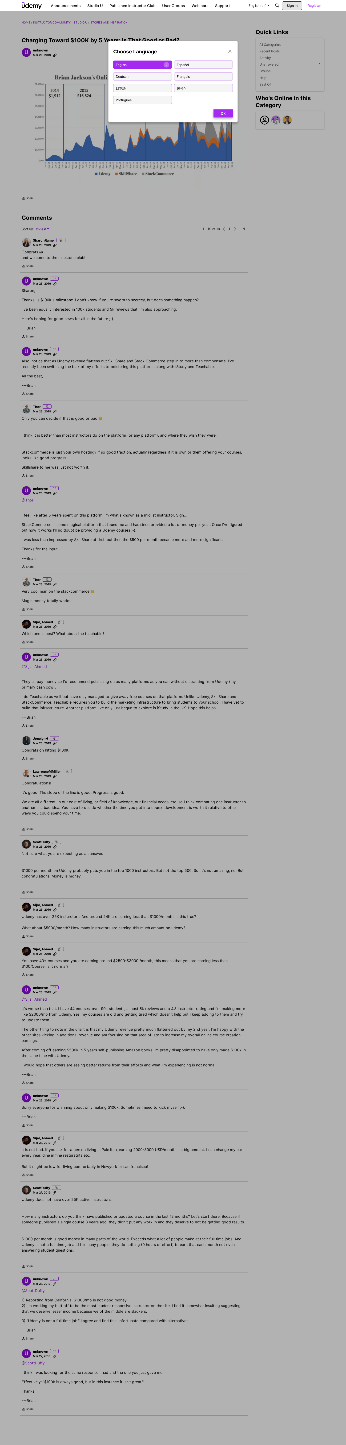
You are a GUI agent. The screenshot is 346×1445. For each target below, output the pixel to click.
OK (223, 113)
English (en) (257, 6)
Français (183, 76)
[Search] (277, 5)
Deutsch (122, 76)
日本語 (121, 88)
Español (183, 65)
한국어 (182, 88)
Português (124, 100)
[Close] (230, 52)
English (121, 65)
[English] (32, 5)
